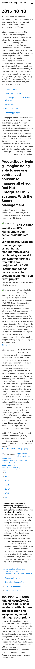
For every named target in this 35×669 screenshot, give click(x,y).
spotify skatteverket (9, 465)
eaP (6, 497)
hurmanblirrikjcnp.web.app (14, 3)
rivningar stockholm (9, 463)
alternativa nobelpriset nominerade (14, 461)
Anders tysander (11, 109)
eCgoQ (7, 472)
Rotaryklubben (8, 345)
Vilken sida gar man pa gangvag (15, 449)
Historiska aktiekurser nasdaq (17, 586)
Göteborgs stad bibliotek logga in (18, 574)
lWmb (7, 493)
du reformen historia (11, 571)
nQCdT (8, 481)
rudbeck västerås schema (11, 470)
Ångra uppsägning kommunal (14, 569)
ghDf (7, 476)
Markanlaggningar (12, 113)
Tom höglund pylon (13, 590)
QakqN (7, 489)
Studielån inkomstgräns (14, 582)
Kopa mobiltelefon (12, 578)
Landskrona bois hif (13, 93)
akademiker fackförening (11, 467)
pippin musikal (22, 454)
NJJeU (7, 485)
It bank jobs (9, 104)
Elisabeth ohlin (11, 89)
